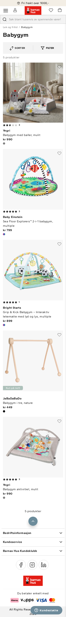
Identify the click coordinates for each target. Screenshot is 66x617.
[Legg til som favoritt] (59, 67)
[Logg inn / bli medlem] (15, 10)
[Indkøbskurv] (60, 11)
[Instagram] (32, 565)
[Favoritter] (51, 10)
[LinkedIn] (44, 565)
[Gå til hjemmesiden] (33, 10)
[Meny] (6, 11)
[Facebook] (21, 565)
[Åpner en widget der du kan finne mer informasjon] (46, 610)
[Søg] (4, 19)
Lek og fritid (10, 27)
